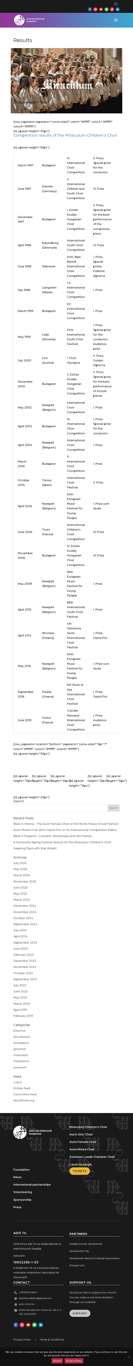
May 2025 (20, 893)
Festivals (38, 765)
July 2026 (19, 863)
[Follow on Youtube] (101, 9)
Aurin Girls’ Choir (81, 1134)
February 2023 (23, 954)
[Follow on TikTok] (112, 9)
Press (17, 1207)
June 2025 (20, 887)
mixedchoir (21, 1061)
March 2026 (21, 875)
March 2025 (21, 899)
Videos (94, 765)
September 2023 (25, 942)
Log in (17, 1082)
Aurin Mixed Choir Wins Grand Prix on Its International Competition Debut (65, 830)
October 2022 (23, 973)
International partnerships (32, 1184)
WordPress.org (23, 1100)
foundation (21, 1043)
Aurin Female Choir (83, 1142)
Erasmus (19, 1030)
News (17, 1177)
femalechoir (21, 1037)
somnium (20, 1067)
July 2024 (20, 930)
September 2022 (25, 979)
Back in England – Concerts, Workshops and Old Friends (52, 836)
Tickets (80, 1171)
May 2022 (20, 997)
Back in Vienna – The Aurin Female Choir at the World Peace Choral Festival (65, 824)
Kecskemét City (79, 1251)
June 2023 (20, 948)
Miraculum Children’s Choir (88, 1127)
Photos (113, 765)
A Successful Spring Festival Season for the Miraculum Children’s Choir (62, 842)
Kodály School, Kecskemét (85, 1244)
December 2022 (24, 961)
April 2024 (20, 936)
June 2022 (20, 991)
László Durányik (80, 1164)
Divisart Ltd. (77, 1265)
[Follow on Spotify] (106, 9)
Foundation (21, 1169)
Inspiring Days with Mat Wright (35, 848)
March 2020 (21, 1003)
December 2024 (24, 905)
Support (80, 1313)
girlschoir (19, 1049)
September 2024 (25, 924)
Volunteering (22, 1192)
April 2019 (20, 1009)
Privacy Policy (74, 1360)
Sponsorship (22, 1199)
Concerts (57, 765)
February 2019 (23, 1016)
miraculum (20, 1055)
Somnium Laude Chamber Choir (92, 1157)
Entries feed (21, 1088)
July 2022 (19, 985)
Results (20, 765)
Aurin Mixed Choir (82, 1149)
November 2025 (24, 881)
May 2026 (20, 869)
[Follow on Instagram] (95, 9)
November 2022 (24, 967)
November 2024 (24, 912)
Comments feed (25, 1094)
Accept (57, 1360)
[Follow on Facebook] (90, 9)
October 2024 (23, 918)
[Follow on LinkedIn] (118, 9)
